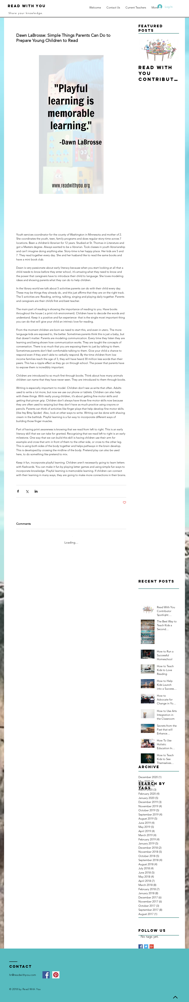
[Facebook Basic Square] (140, 941)
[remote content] (71, 211)
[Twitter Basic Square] (146, 941)
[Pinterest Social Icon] (55, 969)
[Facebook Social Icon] (46, 969)
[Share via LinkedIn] (36, 488)
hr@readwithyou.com (22, 969)
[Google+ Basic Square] (152, 941)
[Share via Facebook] (18, 488)
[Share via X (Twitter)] (27, 488)
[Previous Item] (144, 50)
